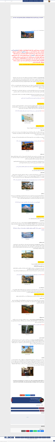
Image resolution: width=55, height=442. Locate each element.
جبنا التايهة (24, 51)
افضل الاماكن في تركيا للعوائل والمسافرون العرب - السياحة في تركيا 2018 (30, 324)
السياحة (33, 55)
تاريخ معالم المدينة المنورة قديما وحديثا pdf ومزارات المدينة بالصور (31, 98)
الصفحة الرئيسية (48, 437)
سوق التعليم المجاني (27, 437)
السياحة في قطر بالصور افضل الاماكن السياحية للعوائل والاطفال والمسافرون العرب (28, 166)
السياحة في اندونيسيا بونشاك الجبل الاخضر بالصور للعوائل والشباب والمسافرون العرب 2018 (27, 179)
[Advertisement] (27, 10)
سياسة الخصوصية (44, 437)
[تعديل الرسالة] (38, 400)
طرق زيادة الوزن (31, 1)
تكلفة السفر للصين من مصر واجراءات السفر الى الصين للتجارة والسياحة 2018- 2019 (28, 110)
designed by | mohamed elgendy (4, 441)
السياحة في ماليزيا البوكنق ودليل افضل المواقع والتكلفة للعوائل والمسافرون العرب (28, 274)
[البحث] (5, 1)
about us (40, 437)
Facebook (33, 395)
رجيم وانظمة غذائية (36, 1)
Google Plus (23, 395)
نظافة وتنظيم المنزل (25, 1)
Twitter (28, 395)
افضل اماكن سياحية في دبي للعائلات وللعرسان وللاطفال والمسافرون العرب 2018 (28, 140)
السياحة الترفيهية (38, 405)
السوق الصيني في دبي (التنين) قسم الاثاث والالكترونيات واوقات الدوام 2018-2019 (27, 202)
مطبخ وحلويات (41, 1)
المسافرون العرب (14, 50)
